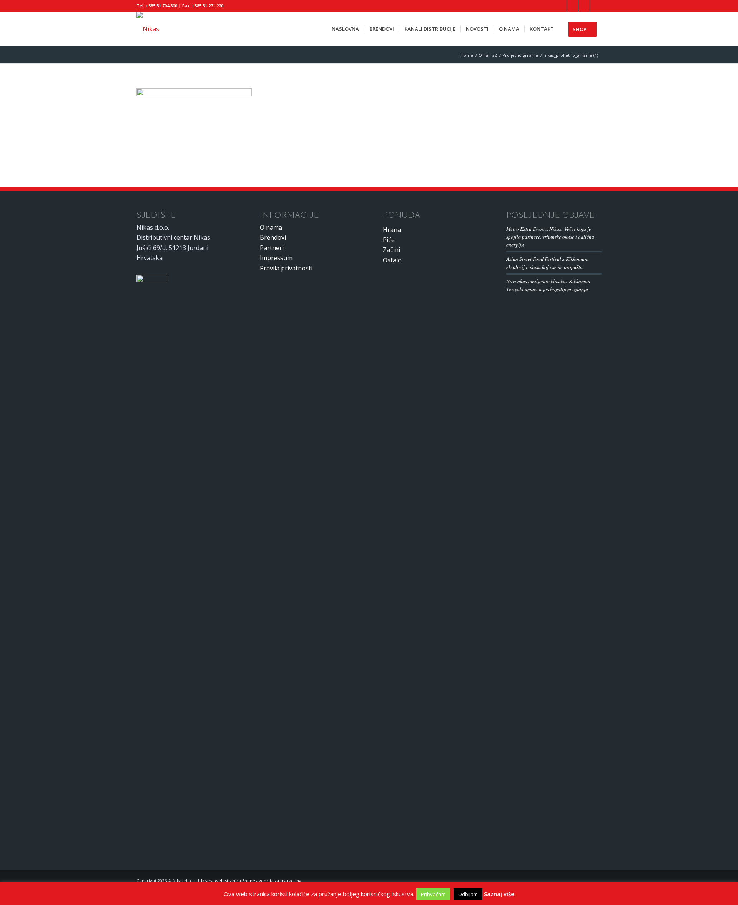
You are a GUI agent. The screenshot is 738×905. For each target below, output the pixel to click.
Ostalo (392, 260)
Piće (389, 239)
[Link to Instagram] (596, 6)
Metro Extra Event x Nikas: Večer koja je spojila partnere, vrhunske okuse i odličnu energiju (550, 236)
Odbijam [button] (468, 894)
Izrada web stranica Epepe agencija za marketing (251, 880)
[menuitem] (345, 29)
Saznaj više (499, 894)
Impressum (276, 258)
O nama (271, 227)
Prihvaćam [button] (433, 894)
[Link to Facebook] (561, 6)
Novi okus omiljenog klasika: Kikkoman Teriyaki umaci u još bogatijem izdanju (548, 284)
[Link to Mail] (584, 6)
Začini (391, 249)
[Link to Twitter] (572, 6)
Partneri (272, 248)
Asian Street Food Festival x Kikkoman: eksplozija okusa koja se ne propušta (547, 262)
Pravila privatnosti (286, 268)
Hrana (392, 229)
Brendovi (273, 237)
